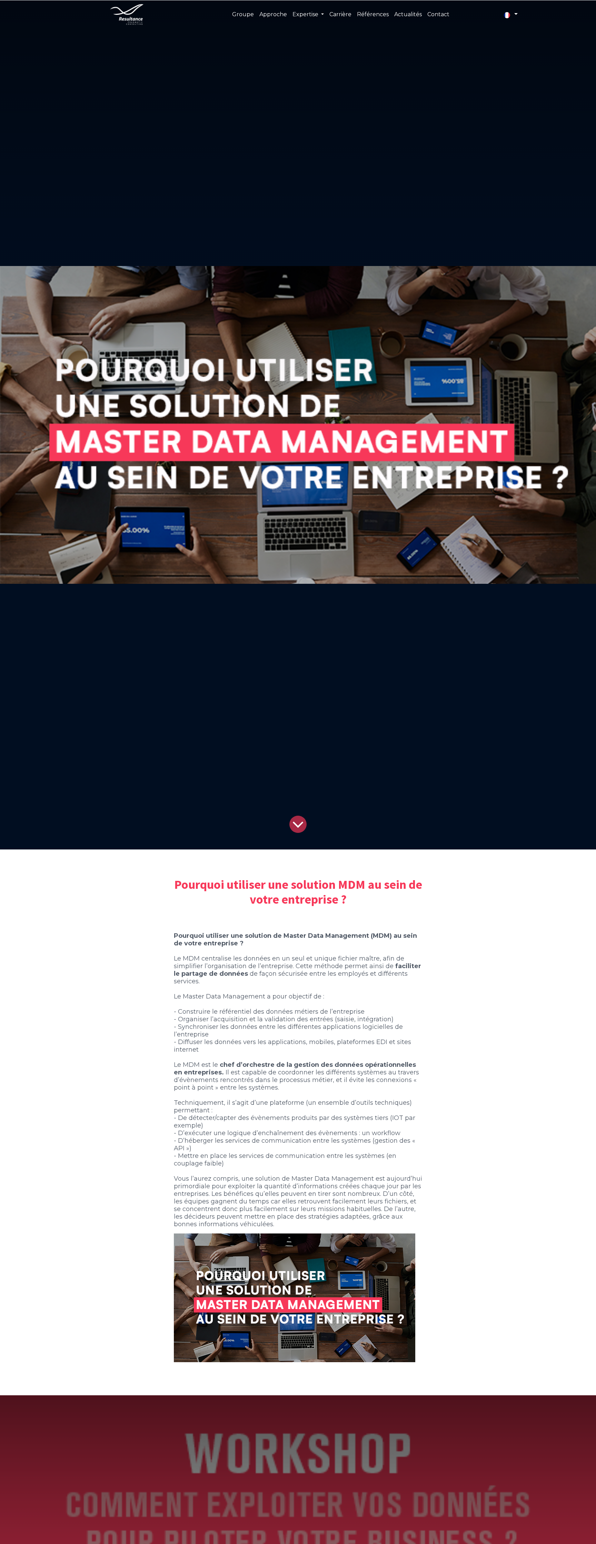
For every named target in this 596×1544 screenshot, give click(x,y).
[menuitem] (243, 14)
